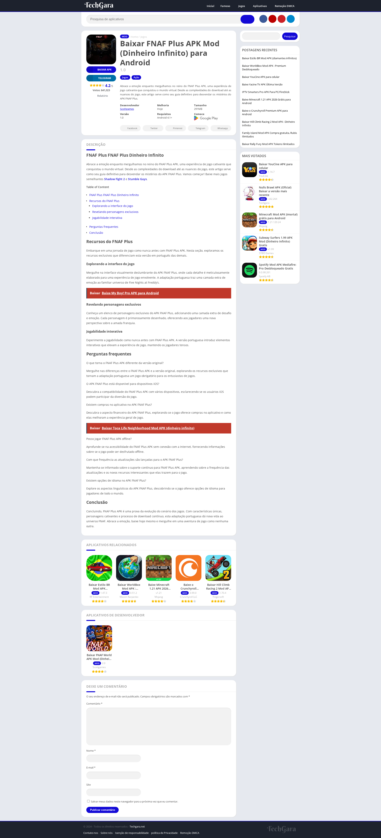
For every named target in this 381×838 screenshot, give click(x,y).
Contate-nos (90, 833)
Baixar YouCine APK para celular (260, 77)
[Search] (247, 19)
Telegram (200, 128)
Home (134, 37)
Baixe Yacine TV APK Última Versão (262, 84)
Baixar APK (104, 69)
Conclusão (96, 233)
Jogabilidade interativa (107, 218)
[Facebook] (263, 19)
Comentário (94, 703)
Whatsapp (222, 128)
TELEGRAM (104, 78)
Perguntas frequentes (103, 227)
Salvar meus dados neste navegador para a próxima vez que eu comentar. (134, 801)
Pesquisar (290, 36)
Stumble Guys (137, 179)
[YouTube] (272, 19)
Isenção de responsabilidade (132, 833)
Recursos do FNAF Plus (104, 201)
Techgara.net (137, 826)
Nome (91, 750)
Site (88, 784)
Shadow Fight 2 (114, 179)
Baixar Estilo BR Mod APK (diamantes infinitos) (269, 58)
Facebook (132, 128)
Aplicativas (260, 6)
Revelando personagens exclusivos (115, 212)
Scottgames (127, 109)
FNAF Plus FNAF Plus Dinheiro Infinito (114, 195)
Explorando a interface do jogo (112, 206)
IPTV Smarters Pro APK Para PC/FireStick (266, 92)
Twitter (154, 128)
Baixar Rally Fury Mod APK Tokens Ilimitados (268, 144)
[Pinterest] (282, 19)
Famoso (225, 6)
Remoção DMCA (284, 6)
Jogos (241, 6)
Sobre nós (107, 833)
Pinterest (177, 128)
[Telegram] (291, 19)
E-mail (90, 767)
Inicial (210, 6)
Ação (136, 77)
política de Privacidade (164, 833)
